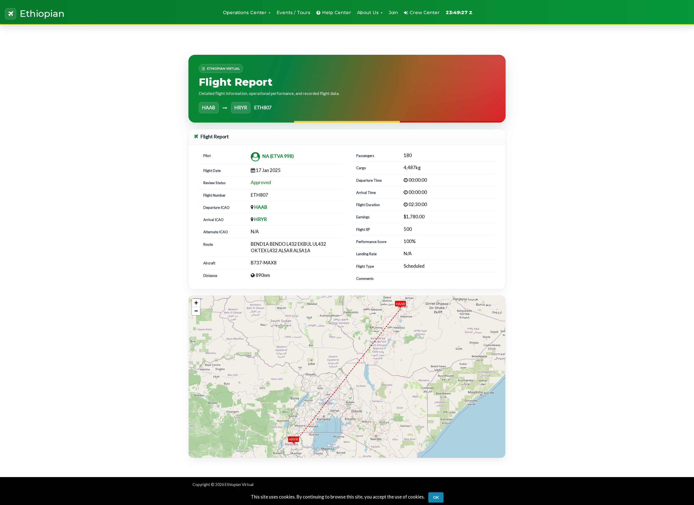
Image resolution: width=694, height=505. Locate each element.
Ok (436, 497)
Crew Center (425, 12)
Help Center (336, 12)
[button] (246, 12)
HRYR (260, 219)
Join (393, 12)
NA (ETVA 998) (278, 156)
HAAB (260, 207)
